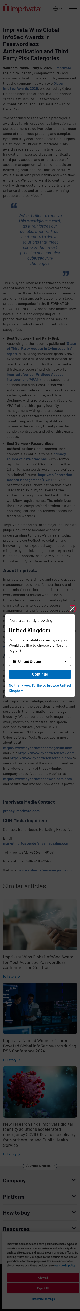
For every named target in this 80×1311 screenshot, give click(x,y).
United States (29, 661)
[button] (72, 608)
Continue (40, 674)
